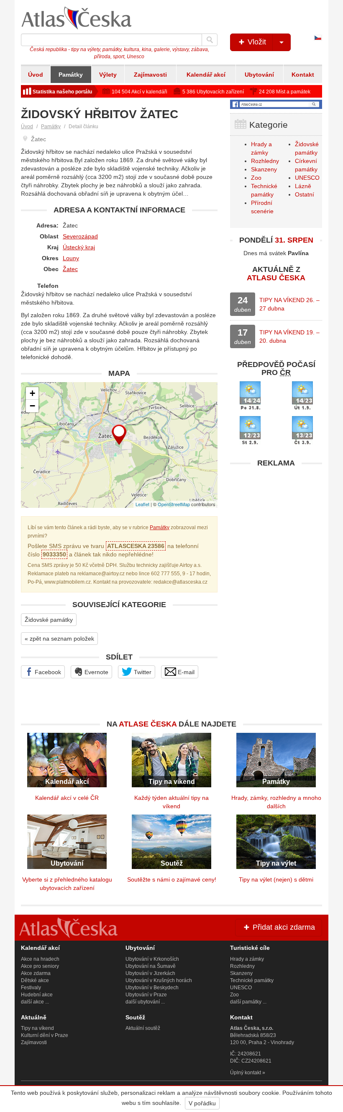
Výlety (108, 74)
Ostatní (304, 194)
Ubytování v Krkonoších (152, 959)
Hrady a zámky (247, 959)
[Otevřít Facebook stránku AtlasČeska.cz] (276, 104)
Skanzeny (264, 169)
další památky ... (248, 1002)
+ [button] (32, 393)
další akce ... (35, 1002)
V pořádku (202, 1103)
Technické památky (252, 980)
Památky (71, 74)
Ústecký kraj (79, 247)
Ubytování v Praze (146, 995)
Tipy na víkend (37, 1028)
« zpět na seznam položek (59, 638)
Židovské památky (49, 619)
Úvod (35, 74)
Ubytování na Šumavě (150, 966)
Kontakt (303, 74)
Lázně (303, 186)
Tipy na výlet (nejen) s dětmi (276, 879)
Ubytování (259, 74)
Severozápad (80, 236)
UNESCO (307, 177)
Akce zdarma (36, 973)
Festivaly (31, 987)
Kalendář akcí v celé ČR (67, 797)
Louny (71, 258)
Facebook (47, 672)
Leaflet (142, 504)
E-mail (185, 672)
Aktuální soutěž (142, 1028)
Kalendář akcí (206, 74)
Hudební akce (37, 995)
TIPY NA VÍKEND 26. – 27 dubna (289, 304)
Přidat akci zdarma (283, 927)
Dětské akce (35, 980)
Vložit (256, 42)
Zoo (256, 177)
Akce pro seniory (40, 966)
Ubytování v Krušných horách (158, 980)
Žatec (70, 269)
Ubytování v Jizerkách (150, 973)
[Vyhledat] (210, 40)
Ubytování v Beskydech (152, 987)
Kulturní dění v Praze (44, 1035)
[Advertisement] (276, 524)
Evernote (95, 672)
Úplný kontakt (245, 1073)
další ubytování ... (145, 1002)
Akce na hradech (40, 959)
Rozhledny (265, 161)
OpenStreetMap (174, 504)
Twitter (141, 672)
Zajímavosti (150, 74)
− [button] (32, 406)
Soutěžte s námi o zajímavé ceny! (171, 879)
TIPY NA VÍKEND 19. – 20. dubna (289, 336)
